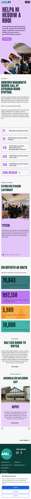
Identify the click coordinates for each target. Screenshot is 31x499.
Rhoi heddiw (10, 172)
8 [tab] (18, 254)
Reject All (15, 495)
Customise (15, 491)
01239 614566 (4, 473)
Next (28, 219)
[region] (15, 486)
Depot (15, 407)
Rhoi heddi (7, 39)
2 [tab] (5, 254)
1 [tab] (3, 254)
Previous (25, 219)
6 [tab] (14, 254)
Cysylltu (4, 471)
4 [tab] (9, 254)
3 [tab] (7, 254)
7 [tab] (16, 254)
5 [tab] (12, 254)
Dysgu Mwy (15, 423)
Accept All (15, 487)
